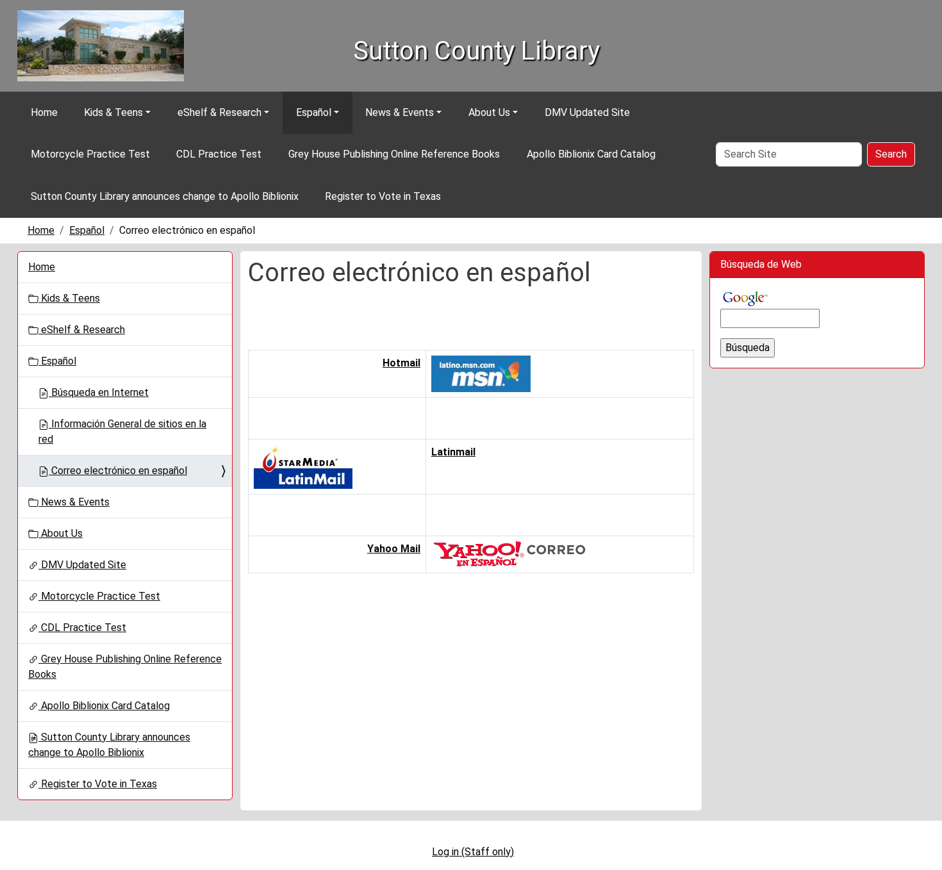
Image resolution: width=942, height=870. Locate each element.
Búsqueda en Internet (99, 392)
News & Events (399, 112)
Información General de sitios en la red (122, 431)
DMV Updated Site (587, 112)
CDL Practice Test (218, 154)
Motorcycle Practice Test (90, 154)
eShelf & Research (219, 112)
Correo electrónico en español (118, 470)
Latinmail (453, 452)
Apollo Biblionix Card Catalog (591, 154)
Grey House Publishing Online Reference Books (394, 154)
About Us (489, 112)
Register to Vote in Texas (383, 196)
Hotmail (401, 363)
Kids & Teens (113, 112)
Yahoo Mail (393, 549)
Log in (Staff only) (473, 852)
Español (313, 112)
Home (44, 112)
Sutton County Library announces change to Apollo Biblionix (165, 196)
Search (891, 154)
